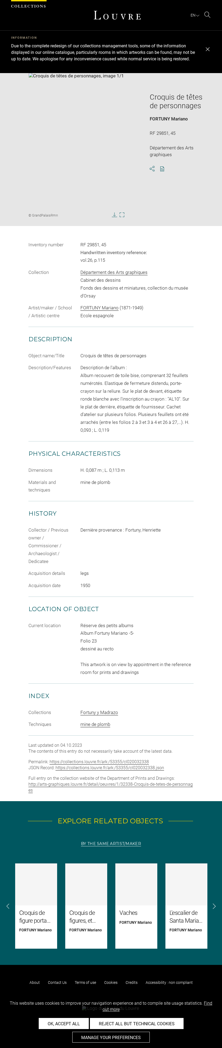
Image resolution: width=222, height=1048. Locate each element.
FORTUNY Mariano (169, 119)
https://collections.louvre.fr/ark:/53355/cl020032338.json (110, 767)
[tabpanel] (111, 906)
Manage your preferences (111, 1037)
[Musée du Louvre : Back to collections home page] (117, 15)
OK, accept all (64, 1023)
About (35, 982)
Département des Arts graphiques (114, 272)
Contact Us (57, 982)
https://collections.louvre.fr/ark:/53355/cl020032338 (99, 761)
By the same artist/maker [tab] (111, 843)
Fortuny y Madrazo (99, 712)
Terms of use (85, 982)
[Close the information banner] (207, 49)
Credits (132, 982)
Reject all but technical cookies (137, 1023)
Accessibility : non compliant (169, 982)
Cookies (110, 982)
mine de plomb (95, 724)
